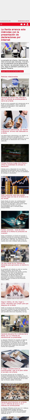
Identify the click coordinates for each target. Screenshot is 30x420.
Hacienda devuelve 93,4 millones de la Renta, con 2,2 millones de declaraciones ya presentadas (14, 335)
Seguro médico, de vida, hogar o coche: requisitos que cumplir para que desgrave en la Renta (14, 303)
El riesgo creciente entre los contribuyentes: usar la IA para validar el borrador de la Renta (14, 370)
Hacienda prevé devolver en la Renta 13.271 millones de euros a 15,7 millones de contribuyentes (13, 403)
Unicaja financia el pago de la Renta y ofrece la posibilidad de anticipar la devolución (14, 164)
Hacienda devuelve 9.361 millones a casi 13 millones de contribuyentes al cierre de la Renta (14, 99)
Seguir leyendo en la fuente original (12, 71)
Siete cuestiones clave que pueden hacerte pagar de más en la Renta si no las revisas (14, 196)
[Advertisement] (15, 15)
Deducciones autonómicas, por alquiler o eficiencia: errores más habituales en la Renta (14, 131)
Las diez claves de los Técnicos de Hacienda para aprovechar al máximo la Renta (14, 264)
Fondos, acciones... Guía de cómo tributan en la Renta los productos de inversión (14, 231)
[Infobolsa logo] (5, 21)
